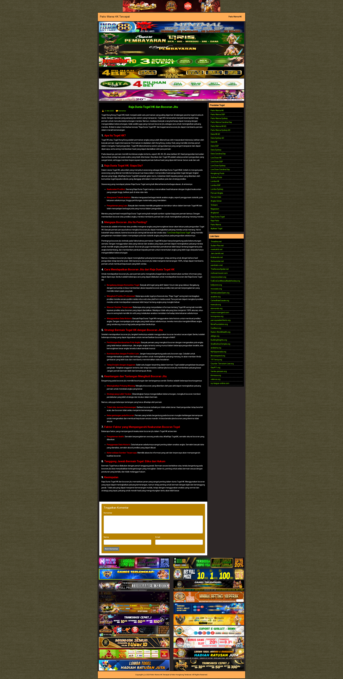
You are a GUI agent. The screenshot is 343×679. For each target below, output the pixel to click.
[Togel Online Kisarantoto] (171, 73)
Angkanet (215, 213)
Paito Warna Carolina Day (221, 122)
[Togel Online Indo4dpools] (134, 665)
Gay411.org (215, 367)
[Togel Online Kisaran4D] (171, 61)
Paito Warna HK (235, 17)
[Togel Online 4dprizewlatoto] (134, 643)
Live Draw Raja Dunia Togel (178, 233)
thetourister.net (217, 261)
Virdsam (214, 205)
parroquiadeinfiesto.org (220, 320)
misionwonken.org (218, 277)
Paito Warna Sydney (219, 118)
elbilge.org (215, 336)
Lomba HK (215, 181)
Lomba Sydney (217, 189)
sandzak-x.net (217, 265)
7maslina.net (216, 241)
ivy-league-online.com (220, 383)
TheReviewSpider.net (220, 269)
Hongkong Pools (217, 173)
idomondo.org (216, 308)
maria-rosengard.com (220, 312)
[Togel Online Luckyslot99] (209, 574)
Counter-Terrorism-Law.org (222, 364)
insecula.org (216, 304)
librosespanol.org (218, 356)
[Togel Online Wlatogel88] (134, 631)
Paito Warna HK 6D (218, 126)
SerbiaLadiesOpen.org (220, 293)
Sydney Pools (216, 177)
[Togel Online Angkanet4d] (209, 631)
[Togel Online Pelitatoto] (171, 84)
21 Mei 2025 (109, 111)
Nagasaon (215, 209)
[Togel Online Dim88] (171, 38)
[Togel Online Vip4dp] (209, 586)
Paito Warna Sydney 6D (220, 130)
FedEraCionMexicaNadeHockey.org (225, 281)
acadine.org (216, 297)
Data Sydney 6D (217, 138)
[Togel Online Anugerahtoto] (209, 608)
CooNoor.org (216, 328)
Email (157, 537)
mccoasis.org (216, 289)
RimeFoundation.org (219, 324)
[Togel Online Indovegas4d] (209, 665)
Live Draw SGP (217, 162)
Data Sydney (216, 150)
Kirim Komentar (111, 549)
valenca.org (215, 379)
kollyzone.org (216, 285)
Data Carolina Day (218, 154)
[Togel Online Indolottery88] (171, 27)
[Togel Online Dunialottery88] (209, 597)
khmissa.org (216, 375)
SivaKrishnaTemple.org (220, 344)
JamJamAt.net (217, 253)
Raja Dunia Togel (218, 217)
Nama (106, 537)
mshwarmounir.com (219, 273)
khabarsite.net (217, 257)
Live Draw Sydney (218, 166)
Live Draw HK (216, 158)
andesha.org (216, 348)
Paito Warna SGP (218, 114)
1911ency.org (216, 360)
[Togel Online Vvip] (209, 620)
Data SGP (215, 146)
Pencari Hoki (216, 197)
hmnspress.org (217, 316)
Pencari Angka (217, 193)
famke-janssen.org (219, 371)
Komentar (122, 111)
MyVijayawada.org (218, 352)
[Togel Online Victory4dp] (134, 574)
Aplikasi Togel (216, 228)
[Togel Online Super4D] (171, 50)
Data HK (214, 142)
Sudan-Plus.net (217, 245)
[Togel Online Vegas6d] (134, 597)
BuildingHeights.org (219, 340)
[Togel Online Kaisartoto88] (134, 654)
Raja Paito (215, 221)
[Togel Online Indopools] (209, 643)
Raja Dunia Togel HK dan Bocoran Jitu (153, 107)
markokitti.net (216, 249)
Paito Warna (216, 225)
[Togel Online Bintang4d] (134, 620)
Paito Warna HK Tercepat (115, 16)
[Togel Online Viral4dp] (171, 95)
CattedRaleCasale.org (220, 300)
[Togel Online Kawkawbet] (134, 586)
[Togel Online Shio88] (209, 654)
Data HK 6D (215, 134)
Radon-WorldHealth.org (220, 332)
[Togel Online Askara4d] (134, 608)
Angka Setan (216, 201)
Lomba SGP (216, 185)
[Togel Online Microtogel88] (134, 563)
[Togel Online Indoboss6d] (209, 563)
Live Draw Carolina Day (220, 169)
